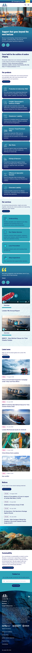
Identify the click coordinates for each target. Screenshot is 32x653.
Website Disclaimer (6, 628)
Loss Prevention (14, 246)
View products (6, 81)
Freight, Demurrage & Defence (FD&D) (16, 102)
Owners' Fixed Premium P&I (19, 64)
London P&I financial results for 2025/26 (14, 429)
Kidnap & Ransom (11, 66)
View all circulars (7, 489)
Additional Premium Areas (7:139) (14, 505)
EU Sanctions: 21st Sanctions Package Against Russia (15, 512)
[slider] (10, 302)
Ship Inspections (14, 257)
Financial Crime (5, 641)
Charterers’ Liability (15, 116)
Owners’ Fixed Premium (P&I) (17, 129)
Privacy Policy (5, 634)
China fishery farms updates (10, 453)
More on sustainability (8, 567)
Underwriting (13, 218)
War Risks (12, 145)
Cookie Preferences (6, 647)
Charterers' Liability (7, 64)
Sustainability (5, 644)
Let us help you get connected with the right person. (16, 577)
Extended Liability (15, 187)
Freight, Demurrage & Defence (15, 63)
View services (6, 211)
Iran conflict (5, 476)
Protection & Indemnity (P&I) (18, 89)
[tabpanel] (16, 311)
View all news (6, 356)
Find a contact (16, 585)
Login (28, 2)
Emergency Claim (19, 1)
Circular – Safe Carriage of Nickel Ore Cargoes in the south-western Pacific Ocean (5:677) (15, 521)
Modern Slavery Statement (8, 637)
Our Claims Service (15, 232)
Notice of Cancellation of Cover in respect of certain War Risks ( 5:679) (16, 497)
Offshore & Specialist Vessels (16, 174)
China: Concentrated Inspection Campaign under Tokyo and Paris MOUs (14, 380)
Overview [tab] (6, 305)
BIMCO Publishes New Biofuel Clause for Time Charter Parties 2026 (15, 405)
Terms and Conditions (7, 631)
